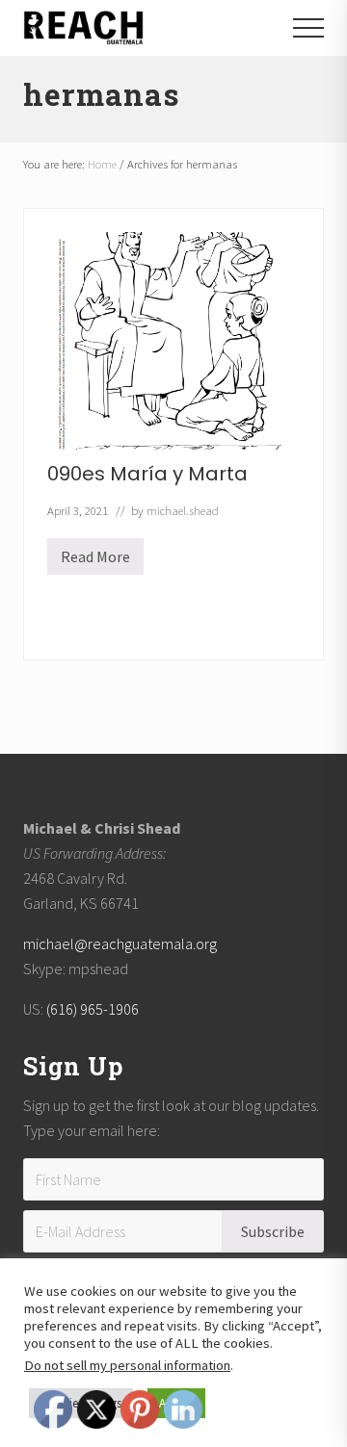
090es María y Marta (147, 473)
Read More (95, 561)
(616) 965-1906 (92, 1009)
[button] (308, 28)
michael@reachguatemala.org (120, 943)
